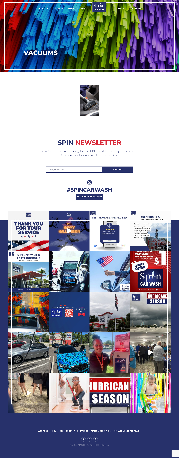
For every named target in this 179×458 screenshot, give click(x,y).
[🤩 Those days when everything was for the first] (69, 393)
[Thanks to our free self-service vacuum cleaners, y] (150, 231)
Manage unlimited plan (126, 431)
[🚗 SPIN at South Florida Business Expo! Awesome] (150, 352)
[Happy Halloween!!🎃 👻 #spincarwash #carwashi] (69, 231)
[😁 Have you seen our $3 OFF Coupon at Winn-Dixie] (110, 352)
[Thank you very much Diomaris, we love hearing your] (110, 231)
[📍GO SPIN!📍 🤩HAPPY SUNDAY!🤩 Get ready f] (150, 393)
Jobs (61, 431)
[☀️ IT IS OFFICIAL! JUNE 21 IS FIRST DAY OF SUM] (28, 312)
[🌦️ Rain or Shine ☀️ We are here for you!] (28, 352)
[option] (89, 36)
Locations (135, 9)
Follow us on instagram (89, 197)
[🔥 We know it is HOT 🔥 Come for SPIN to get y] (69, 271)
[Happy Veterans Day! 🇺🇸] (28, 231)
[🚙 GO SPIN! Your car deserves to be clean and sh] (69, 352)
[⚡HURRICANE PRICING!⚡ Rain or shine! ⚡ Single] (150, 312)
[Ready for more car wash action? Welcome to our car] (28, 271)
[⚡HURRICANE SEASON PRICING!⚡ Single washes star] (110, 393)
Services (58, 9)
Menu (53, 431)
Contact (119, 9)
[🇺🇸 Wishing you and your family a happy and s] (110, 271)
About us (43, 9)
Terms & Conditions (101, 431)
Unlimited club (76, 9)
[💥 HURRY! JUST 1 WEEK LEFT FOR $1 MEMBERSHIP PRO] (150, 271)
